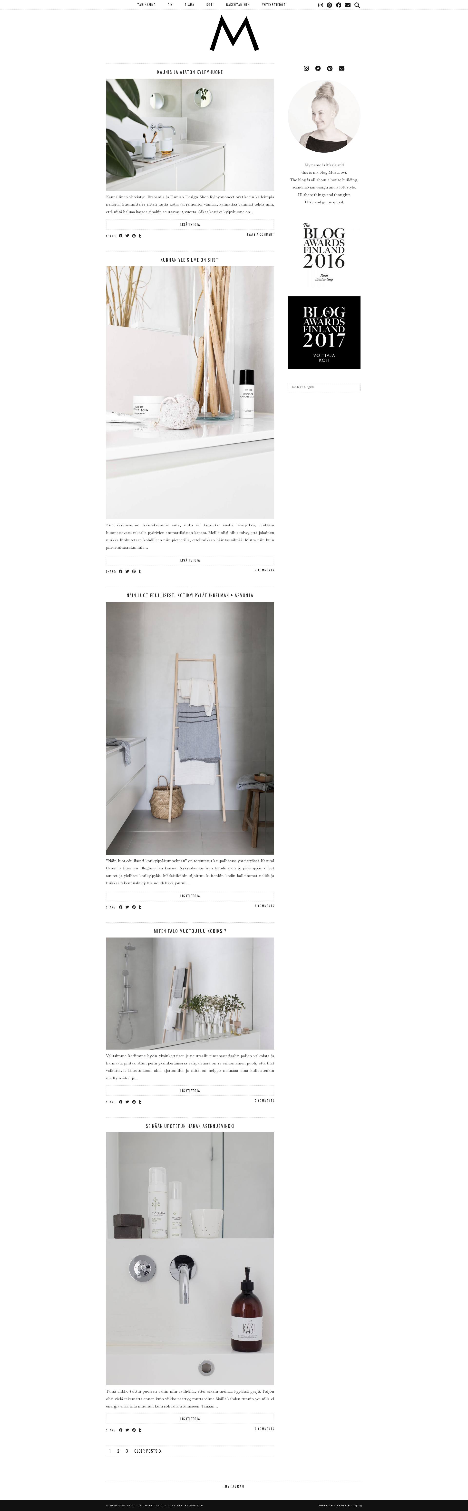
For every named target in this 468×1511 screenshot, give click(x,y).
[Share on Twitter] (128, 235)
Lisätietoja (190, 224)
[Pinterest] (329, 4)
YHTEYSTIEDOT (274, 4)
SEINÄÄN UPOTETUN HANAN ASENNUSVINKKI (190, 1126)
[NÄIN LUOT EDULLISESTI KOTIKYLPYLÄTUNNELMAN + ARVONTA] (190, 853)
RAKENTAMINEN (238, 4)
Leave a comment (260, 234)
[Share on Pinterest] (134, 235)
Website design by (340, 1505)
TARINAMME (146, 4)
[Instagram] (320, 4)
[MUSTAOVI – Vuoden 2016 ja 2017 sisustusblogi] (234, 25)
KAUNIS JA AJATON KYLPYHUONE (190, 72)
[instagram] (306, 68)
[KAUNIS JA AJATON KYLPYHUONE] (190, 189)
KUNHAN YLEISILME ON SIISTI (190, 260)
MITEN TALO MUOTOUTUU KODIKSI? (190, 931)
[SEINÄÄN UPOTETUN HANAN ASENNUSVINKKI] (190, 1383)
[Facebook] (339, 4)
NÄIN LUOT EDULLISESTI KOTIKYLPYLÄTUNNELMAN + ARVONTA (190, 595)
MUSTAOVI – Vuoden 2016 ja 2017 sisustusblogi (161, 1505)
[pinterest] (329, 68)
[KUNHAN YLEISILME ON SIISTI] (190, 517)
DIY (170, 4)
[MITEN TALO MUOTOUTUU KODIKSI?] (190, 1048)
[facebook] (318, 68)
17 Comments (264, 570)
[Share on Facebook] (121, 235)
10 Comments (264, 1429)
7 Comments (264, 1101)
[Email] (348, 4)
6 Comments (264, 906)
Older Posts (146, 1451)
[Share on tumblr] (140, 235)
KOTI (210, 4)
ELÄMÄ (189, 4)
